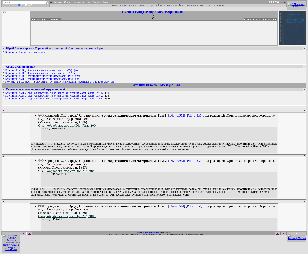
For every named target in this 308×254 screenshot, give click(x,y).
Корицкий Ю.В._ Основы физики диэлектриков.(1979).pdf (40, 73)
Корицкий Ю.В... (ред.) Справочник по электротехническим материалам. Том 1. (54, 92)
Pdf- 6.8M (194, 115)
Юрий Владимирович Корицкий (153, 11)
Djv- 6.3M (176, 115)
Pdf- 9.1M (194, 206)
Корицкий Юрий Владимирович (25, 51)
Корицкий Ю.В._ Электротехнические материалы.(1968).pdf (42, 78)
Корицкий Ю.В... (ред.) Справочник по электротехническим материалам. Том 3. (54, 98)
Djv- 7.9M (176, 161)
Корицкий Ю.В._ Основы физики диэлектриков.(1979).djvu (41, 70)
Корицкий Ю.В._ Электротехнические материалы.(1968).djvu (42, 75)
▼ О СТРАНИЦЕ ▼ (53, 19)
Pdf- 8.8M (194, 161)
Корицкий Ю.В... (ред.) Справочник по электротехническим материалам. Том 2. (54, 95)
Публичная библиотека (148, 232)
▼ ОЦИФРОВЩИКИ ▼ (253, 19)
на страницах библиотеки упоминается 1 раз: (55, 48)
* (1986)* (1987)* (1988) (57, 95)
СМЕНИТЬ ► (271, 19)
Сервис (67, 2)
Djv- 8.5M (176, 206)
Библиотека (78, 2)
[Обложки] (292, 44)
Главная (58, 2)
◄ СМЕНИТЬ (37, 19)
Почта (104, 2)
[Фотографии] (15, 44)
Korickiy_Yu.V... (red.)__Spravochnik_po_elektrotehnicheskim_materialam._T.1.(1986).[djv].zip (59, 81)
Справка (96, 2)
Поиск (88, 2)
